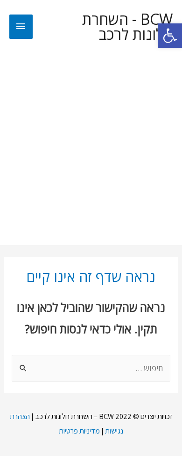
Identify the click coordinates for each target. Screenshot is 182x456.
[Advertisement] (91, 149)
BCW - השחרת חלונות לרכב (127, 27)
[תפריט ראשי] (21, 27)
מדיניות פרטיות (79, 431)
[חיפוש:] (91, 368)
